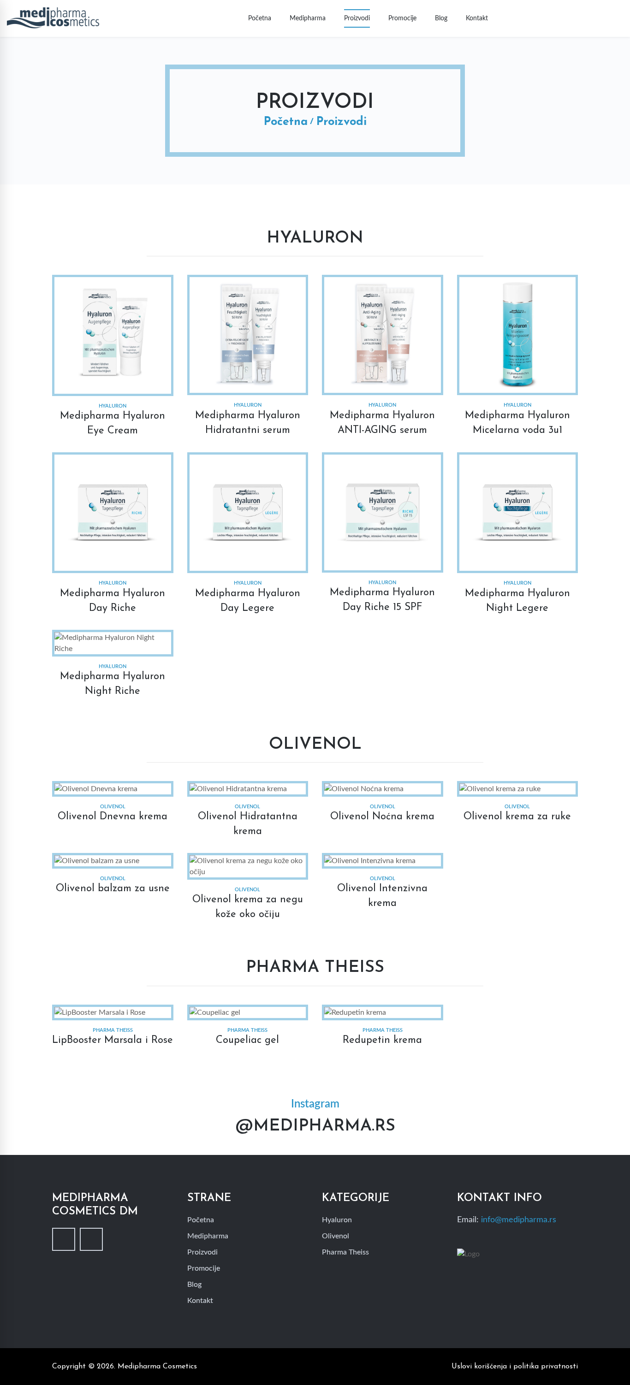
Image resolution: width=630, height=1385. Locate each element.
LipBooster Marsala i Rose (112, 1040)
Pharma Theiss (345, 1252)
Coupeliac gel (247, 1040)
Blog (441, 18)
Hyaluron (337, 1220)
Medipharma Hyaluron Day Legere (247, 601)
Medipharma (308, 18)
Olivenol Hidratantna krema (247, 824)
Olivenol (335, 1236)
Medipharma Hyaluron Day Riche (112, 601)
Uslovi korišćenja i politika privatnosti (515, 1366)
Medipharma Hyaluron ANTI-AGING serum (382, 423)
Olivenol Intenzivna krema (382, 896)
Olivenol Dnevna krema (112, 816)
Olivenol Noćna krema (382, 816)
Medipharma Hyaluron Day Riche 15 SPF (382, 600)
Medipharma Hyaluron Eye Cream (112, 423)
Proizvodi (357, 18)
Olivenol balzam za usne (113, 888)
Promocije (402, 18)
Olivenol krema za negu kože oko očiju (247, 907)
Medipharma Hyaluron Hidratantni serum (247, 423)
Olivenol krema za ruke (517, 816)
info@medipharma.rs (518, 1220)
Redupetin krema (382, 1040)
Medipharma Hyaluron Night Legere (517, 601)
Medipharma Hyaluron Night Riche (112, 684)
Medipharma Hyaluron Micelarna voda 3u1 (517, 423)
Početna (259, 18)
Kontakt (477, 18)
